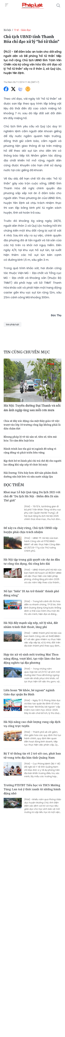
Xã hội (7, 30)
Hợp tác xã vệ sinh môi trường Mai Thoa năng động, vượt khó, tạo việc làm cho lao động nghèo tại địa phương (32, 658)
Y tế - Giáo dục (22, 30)
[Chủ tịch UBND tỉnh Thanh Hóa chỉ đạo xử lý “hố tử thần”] (32, 5)
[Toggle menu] (6, 5)
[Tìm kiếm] (58, 5)
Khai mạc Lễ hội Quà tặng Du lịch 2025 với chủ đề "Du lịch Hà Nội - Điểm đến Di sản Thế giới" (32, 496)
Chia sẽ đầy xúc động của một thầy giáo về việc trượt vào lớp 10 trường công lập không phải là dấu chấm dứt (32, 424)
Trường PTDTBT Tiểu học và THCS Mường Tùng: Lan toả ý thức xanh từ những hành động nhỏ (32, 789)
